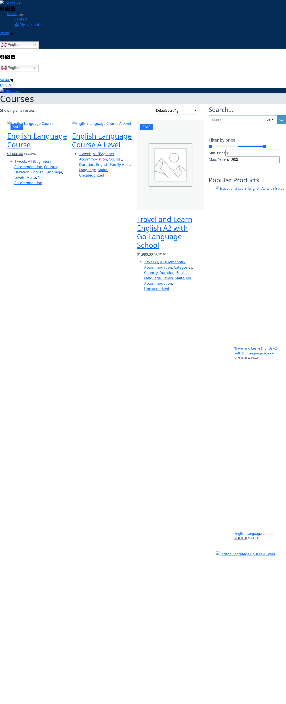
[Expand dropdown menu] (21, 15)
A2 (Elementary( (173, 261)
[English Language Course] (37, 123)
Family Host (120, 164)
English (13, 45)
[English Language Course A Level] (102, 123)
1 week (20, 161)
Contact (20, 19)
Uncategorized (91, 175)
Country (50, 166)
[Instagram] (13, 8)
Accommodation (28, 166)
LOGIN (5, 85)
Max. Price (217, 159)
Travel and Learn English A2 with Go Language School (164, 232)
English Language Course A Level (102, 140)
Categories (183, 267)
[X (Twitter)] (8, 8)
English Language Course (37, 140)
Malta (31, 177)
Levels (19, 177)
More (12, 13)
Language (53, 172)
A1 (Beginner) (39, 161)
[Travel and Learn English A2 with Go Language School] (167, 165)
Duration (21, 172)
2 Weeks (151, 261)
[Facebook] (2, 8)
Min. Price (217, 152)
